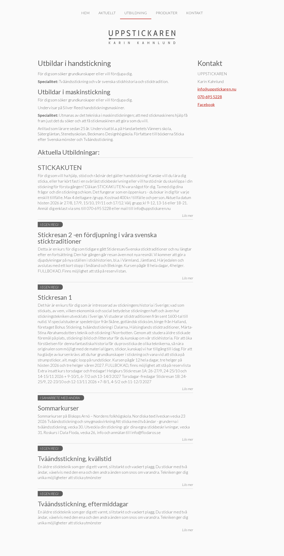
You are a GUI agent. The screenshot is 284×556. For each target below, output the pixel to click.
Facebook (206, 104)
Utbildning (135, 13)
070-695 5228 (209, 97)
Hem (85, 13)
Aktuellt (107, 13)
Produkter (166, 13)
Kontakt (194, 13)
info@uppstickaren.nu (216, 89)
